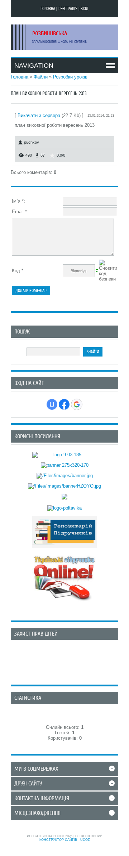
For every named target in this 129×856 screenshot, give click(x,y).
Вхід (85, 8)
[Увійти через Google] (76, 404)
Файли (41, 77)
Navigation (33, 65)
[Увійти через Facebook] (64, 404)
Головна (47, 8)
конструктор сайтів (58, 840)
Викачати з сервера (39, 115)
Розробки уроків (70, 77)
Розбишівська (49, 33)
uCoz (85, 840)
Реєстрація (67, 8)
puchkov (31, 142)
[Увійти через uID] (52, 404)
